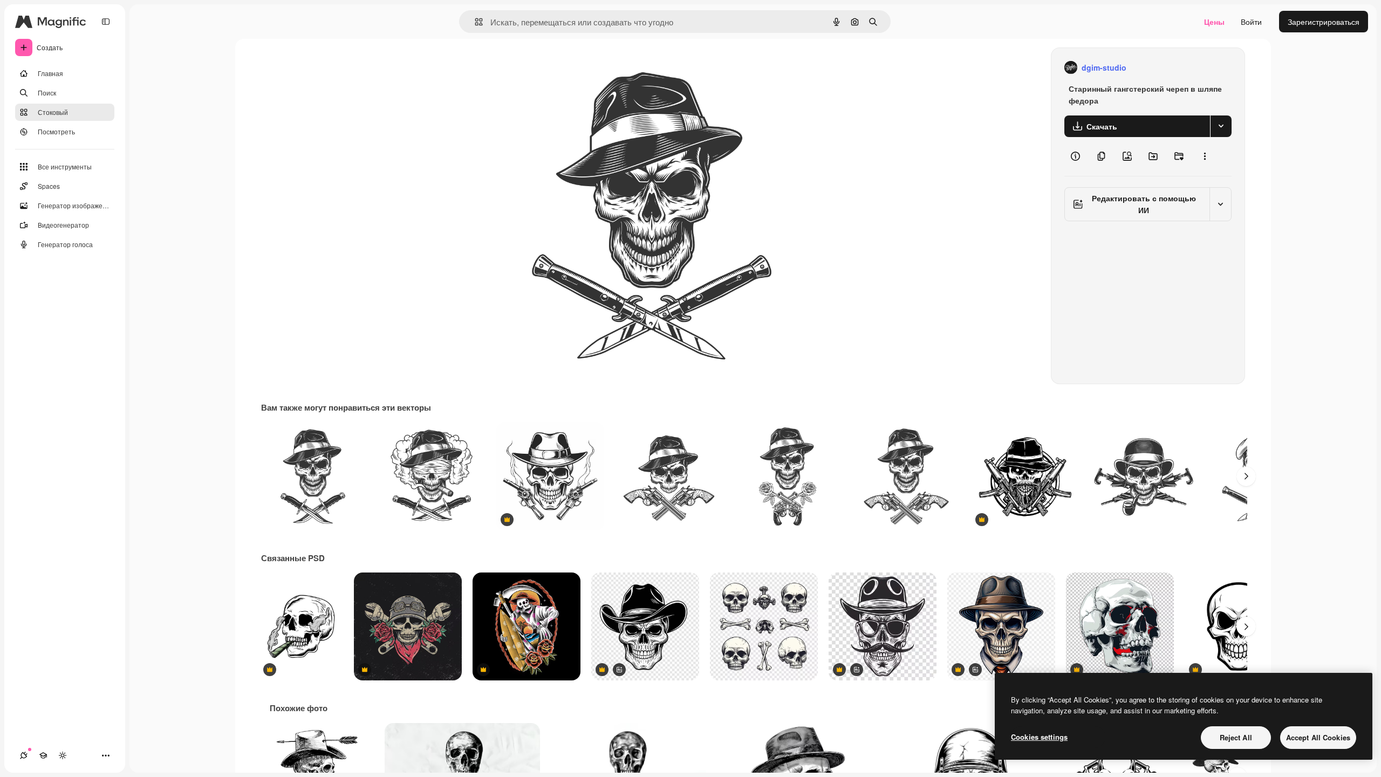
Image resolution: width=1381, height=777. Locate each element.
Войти (1251, 21)
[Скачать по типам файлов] (1221, 126)
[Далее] (1246, 476)
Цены (1214, 21)
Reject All (1236, 737)
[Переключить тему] (62, 755)
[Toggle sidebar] (105, 21)
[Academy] (43, 755)
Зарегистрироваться (1323, 21)
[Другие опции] (1204, 156)
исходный (555, 67)
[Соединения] (23, 755)
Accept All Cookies (1318, 737)
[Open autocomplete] (474, 22)
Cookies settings (1039, 737)
